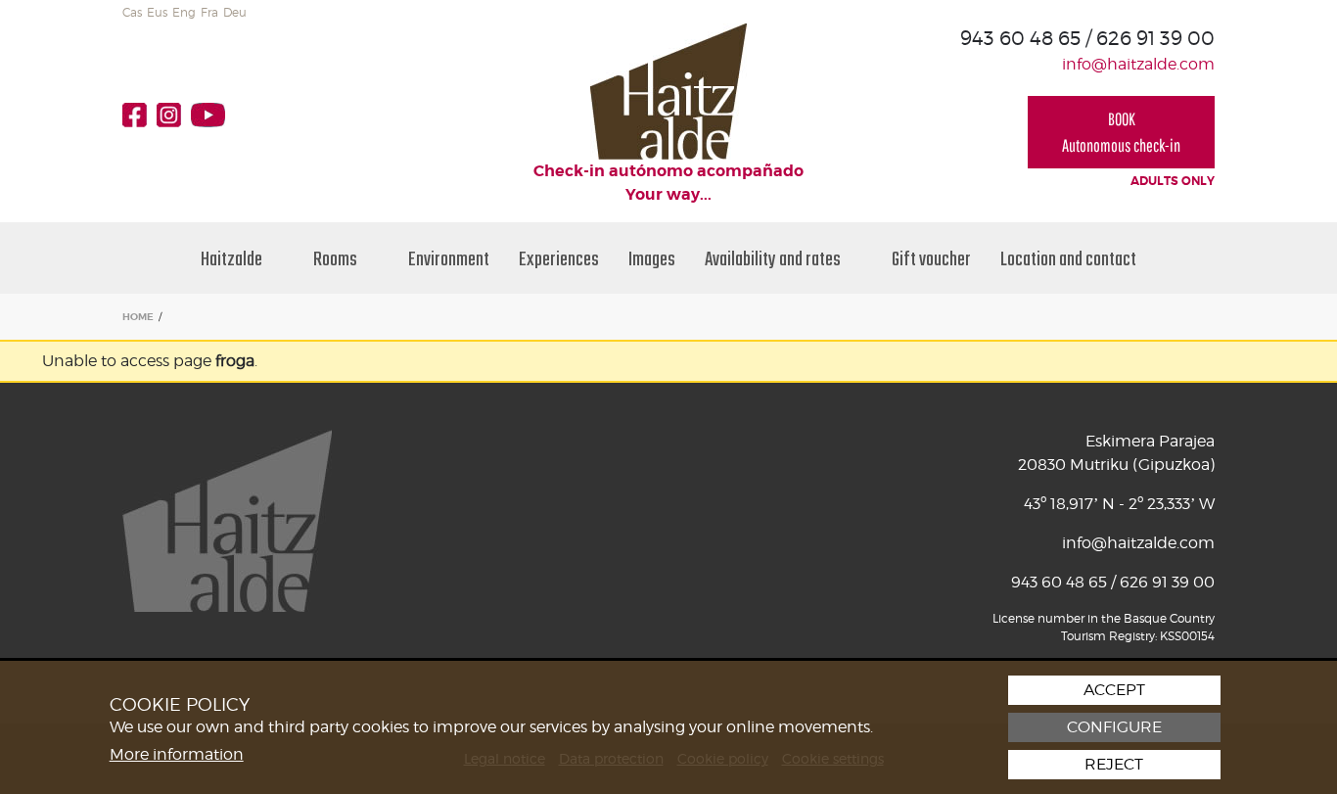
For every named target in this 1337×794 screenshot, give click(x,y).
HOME (138, 316)
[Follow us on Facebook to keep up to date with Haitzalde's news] (139, 115)
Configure (1114, 727)
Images (651, 258)
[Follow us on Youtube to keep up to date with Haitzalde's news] (213, 115)
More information (177, 754)
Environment (448, 258)
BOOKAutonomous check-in (1121, 132)
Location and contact (1068, 258)
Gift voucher (931, 258)
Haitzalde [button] (233, 258)
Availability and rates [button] (774, 258)
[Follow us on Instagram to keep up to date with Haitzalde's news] (174, 115)
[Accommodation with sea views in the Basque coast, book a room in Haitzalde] (668, 90)
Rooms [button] (336, 258)
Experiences (559, 258)
